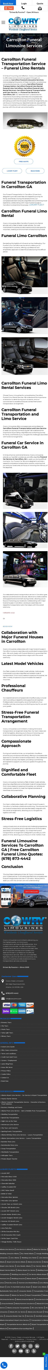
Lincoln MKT (5, 1173)
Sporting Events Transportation (11, 1131)
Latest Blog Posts (7, 1064)
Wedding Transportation (9, 1114)
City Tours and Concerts (9, 1128)
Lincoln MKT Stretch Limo (10, 1211)
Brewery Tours (6, 1022)
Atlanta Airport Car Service (26, 1270)
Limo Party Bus (6, 1228)
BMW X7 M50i (6, 1194)
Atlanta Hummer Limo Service (25, 1303)
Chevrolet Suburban (8, 1183)
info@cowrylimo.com (13, 999)
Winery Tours (6, 1036)
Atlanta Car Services (40, 1249)
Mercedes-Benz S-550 (8, 1176)
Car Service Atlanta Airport (38, 1274)
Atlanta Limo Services (7, 1249)
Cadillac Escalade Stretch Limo (11, 1225)
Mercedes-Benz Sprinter (9, 1197)
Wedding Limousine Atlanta (9, 1253)
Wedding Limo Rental (29, 1258)
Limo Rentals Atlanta (24, 1266)
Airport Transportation (33, 1295)
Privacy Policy (6, 1071)
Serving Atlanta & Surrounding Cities (20, 1328)
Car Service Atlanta (39, 1266)
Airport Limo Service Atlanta (16, 1262)
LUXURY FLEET (36, 205)
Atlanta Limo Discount (35, 1312)
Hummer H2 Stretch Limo (10, 1221)
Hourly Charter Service (9, 1099)
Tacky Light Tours (7, 1033)
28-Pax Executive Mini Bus (10, 1231)
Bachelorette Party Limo (9, 1145)
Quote (40, 3)
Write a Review (45, 1361)
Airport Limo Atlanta (39, 1287)
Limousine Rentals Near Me (15, 1316)
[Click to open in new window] (23, 8)
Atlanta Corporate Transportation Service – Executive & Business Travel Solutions (23, 1103)
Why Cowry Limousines (9, 1050)
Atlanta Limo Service (34, 1262)
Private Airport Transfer (9, 1159)
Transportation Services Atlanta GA (18, 1324)
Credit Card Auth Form (9, 1057)
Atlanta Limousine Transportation (18, 1308)
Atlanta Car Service (18, 1295)
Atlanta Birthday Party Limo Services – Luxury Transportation (22, 1135)
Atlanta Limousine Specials (25, 1299)
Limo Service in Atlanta (24, 1249)
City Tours (4, 1026)
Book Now (8, 3)
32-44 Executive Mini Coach (10, 1235)
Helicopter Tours (7, 1155)
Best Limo (30, 1316)
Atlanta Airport (31, 1278)
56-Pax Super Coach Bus (9, 1238)
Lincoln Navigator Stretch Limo (11, 1218)
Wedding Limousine (18, 1278)
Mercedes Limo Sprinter (9, 1201)
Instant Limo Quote (8, 1047)
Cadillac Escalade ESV (8, 1187)
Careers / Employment (9, 1060)
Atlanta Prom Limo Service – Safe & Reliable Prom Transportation (23, 1111)
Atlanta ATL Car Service (18, 1312)
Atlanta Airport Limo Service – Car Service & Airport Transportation (24, 1095)
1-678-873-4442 (9, 613)
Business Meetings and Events (11, 1107)
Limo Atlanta (14, 1258)
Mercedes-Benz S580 (8, 1180)
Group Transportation (8, 1148)
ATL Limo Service (37, 1308)
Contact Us (5, 1077)
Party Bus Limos (11, 1283)
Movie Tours (5, 1029)
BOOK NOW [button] (7, 626)
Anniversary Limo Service (10, 1124)
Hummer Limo (5, 1278)
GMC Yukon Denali (7, 1190)
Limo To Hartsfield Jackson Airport (19, 1287)
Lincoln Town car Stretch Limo (11, 1204)
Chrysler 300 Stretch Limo (10, 1207)
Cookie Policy (5, 1074)
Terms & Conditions (17, 1339)
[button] (3, 22)
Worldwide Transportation (10, 1152)
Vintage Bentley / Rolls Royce (11, 1242)
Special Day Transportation (10, 1118)
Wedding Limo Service (19, 1274)
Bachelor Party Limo (8, 1142)
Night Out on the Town (9, 1121)
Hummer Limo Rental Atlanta (28, 1283)
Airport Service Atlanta (7, 1270)
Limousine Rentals (25, 1291)
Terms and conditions (8, 1053)
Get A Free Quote (31, 891)
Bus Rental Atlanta (27, 1253)
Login (24, 3)
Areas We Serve (6, 1067)
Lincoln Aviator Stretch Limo (11, 1214)
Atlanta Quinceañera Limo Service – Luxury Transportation (21, 1138)
